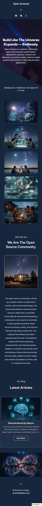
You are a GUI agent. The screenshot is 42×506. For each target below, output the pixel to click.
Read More (22, 438)
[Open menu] (21, 10)
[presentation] (19, 452)
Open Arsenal (21, 3)
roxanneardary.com (21, 493)
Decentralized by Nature (21, 423)
